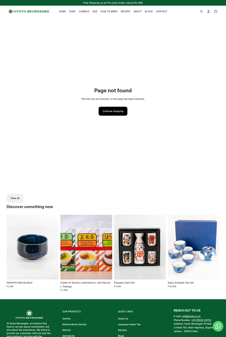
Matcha (66, 330)
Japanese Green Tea (129, 324)
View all (15, 198)
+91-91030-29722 (201, 320)
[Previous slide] (173, 247)
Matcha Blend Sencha (74, 324)
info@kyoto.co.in (191, 316)
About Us (123, 318)
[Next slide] (214, 247)
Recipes (122, 330)
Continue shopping (113, 111)
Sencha (66, 318)
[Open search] (201, 11)
